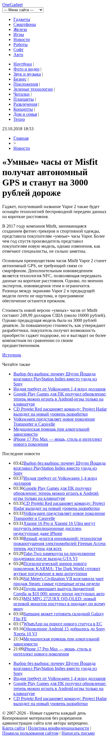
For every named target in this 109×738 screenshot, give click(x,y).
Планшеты (23, 99)
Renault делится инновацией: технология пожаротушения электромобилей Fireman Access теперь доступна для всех (59, 543)
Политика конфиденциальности (58, 728)
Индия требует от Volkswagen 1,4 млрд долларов (59, 389)
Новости (21, 39)
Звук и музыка (27, 74)
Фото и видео (26, 69)
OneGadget (12, 4)
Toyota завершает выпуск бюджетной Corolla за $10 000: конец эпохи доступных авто (59, 591)
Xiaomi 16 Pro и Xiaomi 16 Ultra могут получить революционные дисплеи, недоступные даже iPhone (54, 528)
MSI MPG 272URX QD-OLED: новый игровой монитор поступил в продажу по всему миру (59, 603)
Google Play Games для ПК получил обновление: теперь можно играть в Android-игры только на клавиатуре (59, 399)
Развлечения (25, 104)
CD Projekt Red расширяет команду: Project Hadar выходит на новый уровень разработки (60, 411)
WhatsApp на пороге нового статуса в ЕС (62, 623)
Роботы (20, 44)
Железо (20, 29)
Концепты (23, 109)
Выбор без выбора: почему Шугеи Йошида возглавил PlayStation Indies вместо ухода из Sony (55, 379)
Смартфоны (24, 24)
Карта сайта (13, 728)
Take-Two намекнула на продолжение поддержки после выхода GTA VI (54, 556)
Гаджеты (21, 19)
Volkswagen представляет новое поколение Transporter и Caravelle (54, 421)
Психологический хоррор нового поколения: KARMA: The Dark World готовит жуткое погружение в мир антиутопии (56, 568)
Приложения (25, 84)
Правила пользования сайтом (30, 733)
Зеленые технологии (33, 89)
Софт (18, 49)
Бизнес (20, 79)
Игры (18, 34)
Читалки (21, 94)
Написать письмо (78, 733)
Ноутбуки (22, 64)
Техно (19, 119)
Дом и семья (25, 114)
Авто (18, 54)
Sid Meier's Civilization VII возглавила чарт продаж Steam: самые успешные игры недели (58, 581)
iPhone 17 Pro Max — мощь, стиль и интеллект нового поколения (52, 651)
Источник (11, 355)
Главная (21, 138)
